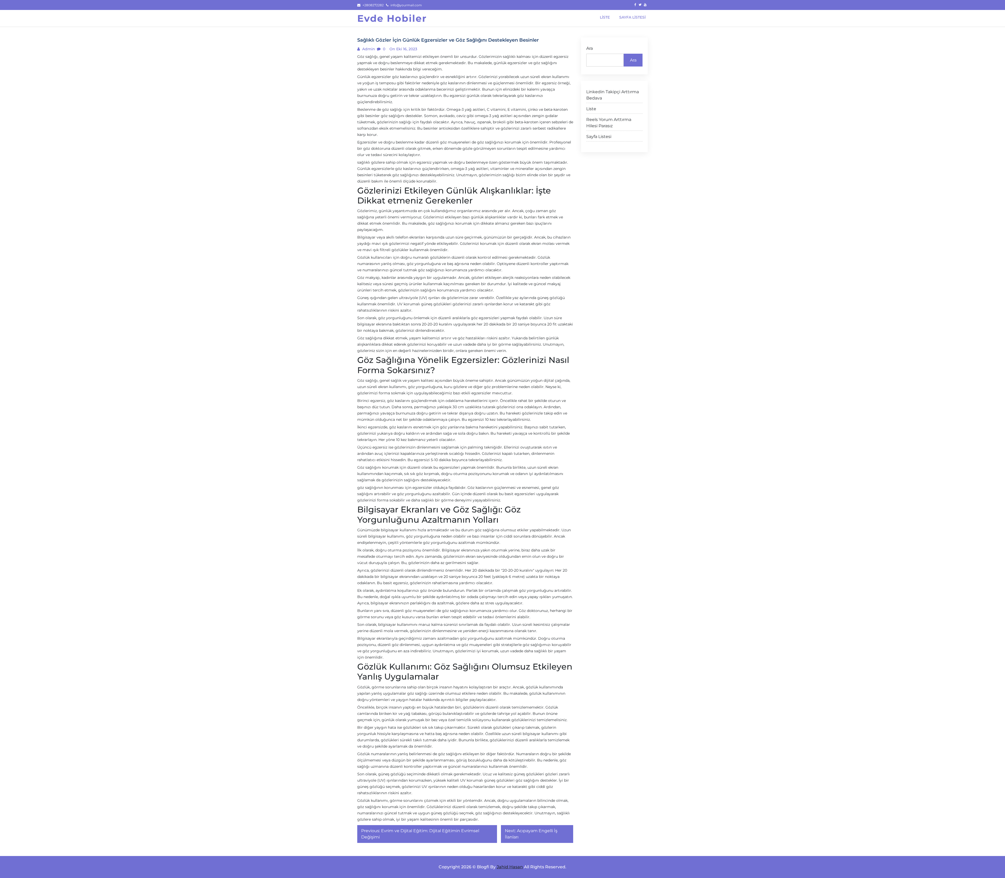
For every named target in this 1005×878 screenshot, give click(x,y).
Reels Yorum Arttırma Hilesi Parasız (608, 122)
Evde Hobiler (392, 18)
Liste (591, 108)
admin (368, 49)
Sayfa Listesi (598, 136)
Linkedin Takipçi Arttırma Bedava (612, 95)
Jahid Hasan (510, 866)
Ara (589, 48)
